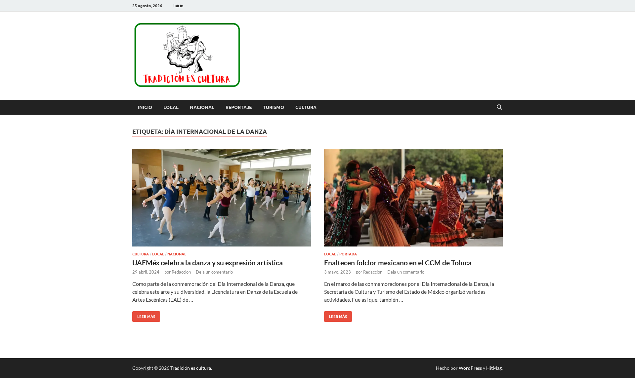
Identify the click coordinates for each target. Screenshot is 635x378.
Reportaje (239, 107)
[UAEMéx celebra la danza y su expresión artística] (221, 197)
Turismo (273, 107)
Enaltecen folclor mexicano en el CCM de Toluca (398, 262)
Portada (348, 254)
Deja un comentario (214, 272)
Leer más (143, 315)
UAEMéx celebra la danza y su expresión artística (207, 262)
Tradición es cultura (190, 368)
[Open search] (499, 107)
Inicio (178, 5)
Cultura (306, 107)
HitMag (494, 368)
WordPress (470, 368)
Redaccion (181, 272)
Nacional (202, 107)
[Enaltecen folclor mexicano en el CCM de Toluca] (413, 197)
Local (171, 107)
